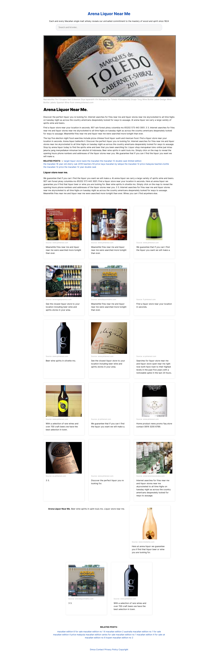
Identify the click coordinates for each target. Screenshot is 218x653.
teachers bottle (161, 164)
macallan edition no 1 (126, 634)
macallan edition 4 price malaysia (69, 634)
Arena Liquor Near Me (109, 13)
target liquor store (72, 161)
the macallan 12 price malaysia (139, 164)
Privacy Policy (111, 649)
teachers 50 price (91, 164)
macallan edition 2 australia (119, 631)
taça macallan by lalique (112, 164)
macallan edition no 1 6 (94, 631)
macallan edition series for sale (100, 634)
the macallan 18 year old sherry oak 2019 (63, 164)
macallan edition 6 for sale (70, 631)
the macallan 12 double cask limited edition (120, 161)
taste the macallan (90, 161)
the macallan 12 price (53, 167)
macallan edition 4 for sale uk (151, 634)
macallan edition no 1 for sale (147, 631)
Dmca (93, 649)
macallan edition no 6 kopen (98, 637)
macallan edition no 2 (123, 637)
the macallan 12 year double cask (80, 167)
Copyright (123, 649)
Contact (100, 649)
